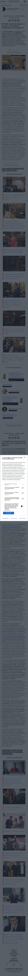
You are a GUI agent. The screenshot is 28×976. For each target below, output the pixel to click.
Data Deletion (5, 518)
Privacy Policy (22, 518)
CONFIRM (8, 513)
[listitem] (14, 484)
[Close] (25, 457)
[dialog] (14, 488)
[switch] (22, 488)
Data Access (14, 518)
